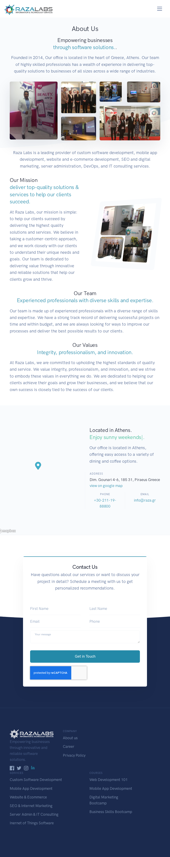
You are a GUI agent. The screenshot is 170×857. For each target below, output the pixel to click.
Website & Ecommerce (28, 797)
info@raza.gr (145, 500)
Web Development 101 (108, 779)
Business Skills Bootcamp (110, 811)
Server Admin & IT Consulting (34, 814)
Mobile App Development (31, 788)
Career (68, 746)
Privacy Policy (74, 755)
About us (70, 738)
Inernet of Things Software (32, 823)
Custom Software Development (36, 779)
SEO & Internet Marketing (31, 806)
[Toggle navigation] (160, 8)
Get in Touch (85, 656)
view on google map (106, 485)
